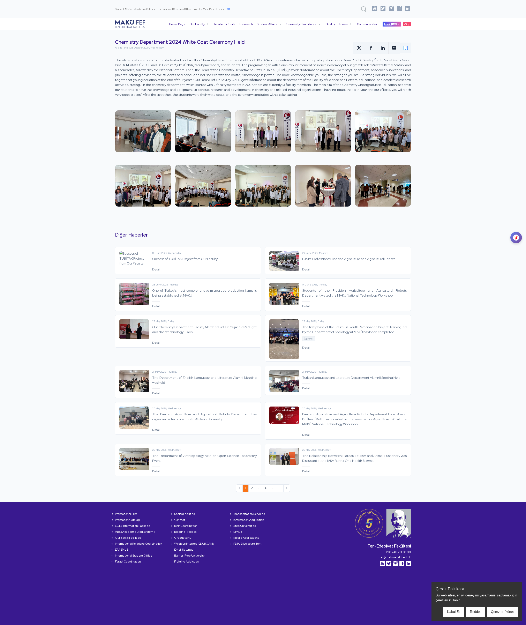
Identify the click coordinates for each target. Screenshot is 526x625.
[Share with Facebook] (371, 48)
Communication (367, 24)
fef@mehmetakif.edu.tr (395, 557)
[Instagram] (391, 9)
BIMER (237, 532)
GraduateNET (183, 538)
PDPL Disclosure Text (247, 543)
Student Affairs (123, 9)
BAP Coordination (185, 526)
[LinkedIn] (407, 9)
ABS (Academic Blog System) (135, 532)
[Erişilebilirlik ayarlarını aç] (516, 237)
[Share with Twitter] (359, 48)
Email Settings (183, 549)
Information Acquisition (248, 520)
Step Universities (244, 526)
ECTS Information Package (132, 526)
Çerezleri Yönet (502, 611)
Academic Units (224, 24)
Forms (343, 24)
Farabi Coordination (128, 561)
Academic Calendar (145, 9)
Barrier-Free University (189, 555)
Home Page (177, 24)
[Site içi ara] (363, 9)
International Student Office (133, 555)
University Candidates (301, 24)
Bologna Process (185, 532)
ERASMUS (121, 549)
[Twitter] (383, 9)
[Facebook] (399, 9)
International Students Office (175, 9)
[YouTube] (374, 9)
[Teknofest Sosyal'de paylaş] (405, 48)
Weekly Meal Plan (204, 9)
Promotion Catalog (127, 520)
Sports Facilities (184, 514)
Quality (330, 24)
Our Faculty (197, 24)
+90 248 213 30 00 (398, 552)
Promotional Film (126, 514)
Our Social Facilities (128, 538)
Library (220, 9)
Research (246, 24)
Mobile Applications (246, 538)
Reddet (475, 611)
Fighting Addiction (186, 561)
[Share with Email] (394, 48)
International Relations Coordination (138, 543)
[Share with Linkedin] (383, 48)
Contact (179, 520)
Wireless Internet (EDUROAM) (194, 543)
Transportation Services (249, 514)
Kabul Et (453, 611)
